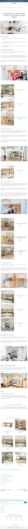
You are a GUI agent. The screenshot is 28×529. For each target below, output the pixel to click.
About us (2, 506)
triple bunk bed (3, 483)
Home (1, 7)
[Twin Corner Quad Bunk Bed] (14, 389)
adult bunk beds (4, 474)
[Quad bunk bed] (14, 289)
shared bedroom (9, 481)
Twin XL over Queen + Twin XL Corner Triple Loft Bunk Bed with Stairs (20, 118)
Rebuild (2, 340)
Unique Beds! (6, 371)
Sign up (25, 502)
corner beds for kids (3, 476)
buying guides (9, 474)
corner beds (10, 55)
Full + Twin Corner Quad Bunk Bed (21, 464)
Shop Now (20, 92)
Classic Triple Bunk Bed (21, 431)
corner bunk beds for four (10, 476)
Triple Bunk (18, 192)
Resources (2, 508)
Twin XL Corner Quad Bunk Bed (20, 89)
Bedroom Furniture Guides (5, 7)
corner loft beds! (8, 130)
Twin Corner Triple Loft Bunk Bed (20, 223)
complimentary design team (20, 341)
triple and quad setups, (16, 55)
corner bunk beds (16, 267)
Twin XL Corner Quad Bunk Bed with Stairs (21, 323)
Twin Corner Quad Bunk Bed (20, 295)
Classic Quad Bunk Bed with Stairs (20, 309)
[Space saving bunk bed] (14, 215)
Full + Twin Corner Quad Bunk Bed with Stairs (7, 431)
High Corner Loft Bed (20, 103)
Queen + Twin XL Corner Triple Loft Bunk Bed (20, 251)
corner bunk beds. (20, 183)
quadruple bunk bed (3, 481)
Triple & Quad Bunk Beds (16, 469)
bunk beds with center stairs (22, 267)
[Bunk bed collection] (14, 362)
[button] (0, 3)
